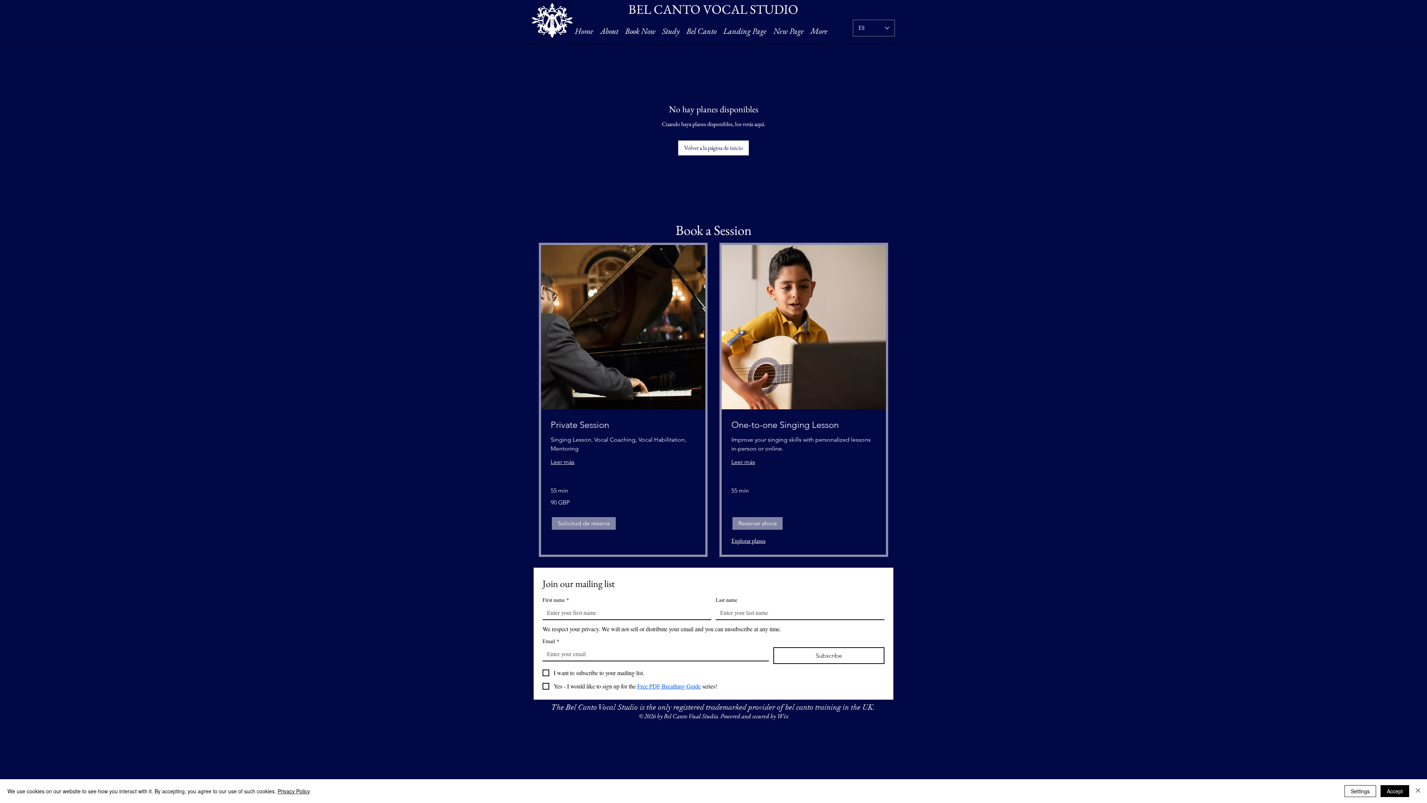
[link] (623, 425)
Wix (782, 716)
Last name (726, 600)
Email (551, 641)
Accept (1395, 791)
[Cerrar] (1418, 791)
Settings (1360, 791)
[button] (584, 523)
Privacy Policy (294, 791)
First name (556, 600)
